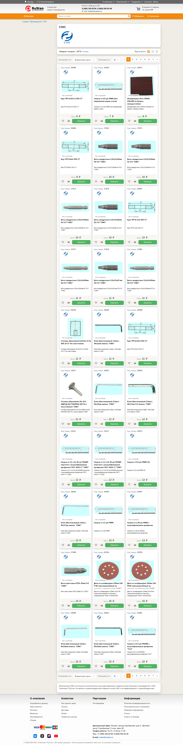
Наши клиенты (36, 707)
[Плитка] (148, 51)
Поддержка (136, 2)
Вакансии (34, 713)
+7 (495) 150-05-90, (105, 734)
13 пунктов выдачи (46, 2)
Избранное (139, 16)
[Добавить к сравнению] (68, 121)
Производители (36, 717)
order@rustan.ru (106, 737)
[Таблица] (156, 51)
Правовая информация (133, 710)
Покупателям (122, 2)
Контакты (148, 2)
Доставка (65, 710)
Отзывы (85, 51)
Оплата (64, 707)
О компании (107, 2)
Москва (30, 2)
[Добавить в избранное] (62, 121)
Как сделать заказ (68, 703)
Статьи (127, 713)
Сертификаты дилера (39, 703)
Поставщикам (98, 703)
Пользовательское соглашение (136, 707)
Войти (155, 2)
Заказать (81, 121)
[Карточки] (152, 51)
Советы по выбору (131, 717)
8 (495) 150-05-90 (89, 8)
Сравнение (154, 16)
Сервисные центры (69, 717)
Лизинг (64, 713)
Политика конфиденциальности (137, 703)
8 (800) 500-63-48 (104, 8)
